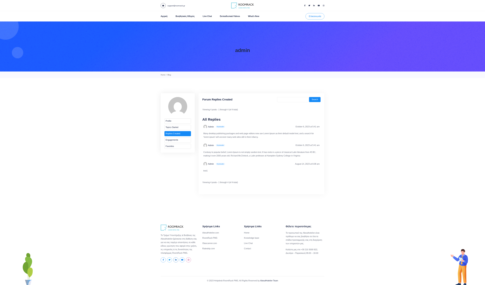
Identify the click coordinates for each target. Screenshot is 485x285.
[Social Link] (304, 6)
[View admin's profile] (205, 127)
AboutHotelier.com (210, 233)
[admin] (177, 107)
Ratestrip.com (208, 248)
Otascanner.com (209, 243)
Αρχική (164, 16)
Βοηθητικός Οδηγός (185, 16)
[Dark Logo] (242, 5)
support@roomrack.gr (176, 6)
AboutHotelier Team (269, 281)
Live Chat (207, 16)
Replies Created (173, 134)
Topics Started (172, 127)
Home (246, 233)
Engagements (172, 140)
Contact (247, 248)
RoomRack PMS (209, 238)
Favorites (170, 146)
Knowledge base (251, 238)
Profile (168, 121)
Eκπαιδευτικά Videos (230, 16)
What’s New (253, 16)
